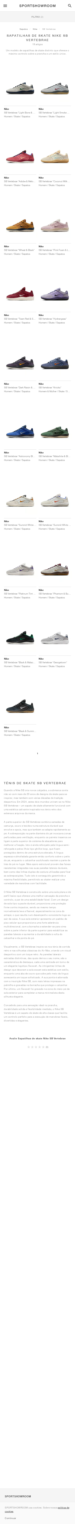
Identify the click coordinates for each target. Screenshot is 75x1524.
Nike (35, 29)
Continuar (10, 1518)
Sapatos (24, 29)
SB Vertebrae (49, 29)
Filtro (37, 17)
